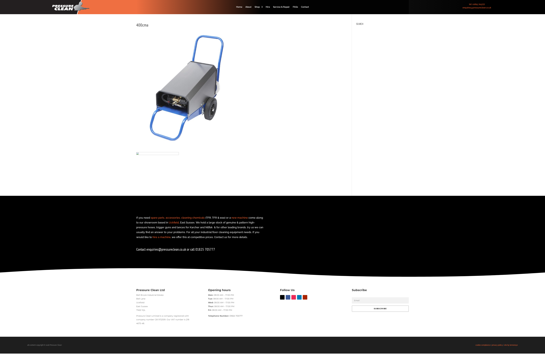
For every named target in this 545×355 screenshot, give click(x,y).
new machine (239, 217)
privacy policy (497, 345)
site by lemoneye (511, 345)
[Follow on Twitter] (282, 297)
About (248, 7)
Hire (268, 7)
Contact (305, 7)
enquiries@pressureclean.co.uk (477, 8)
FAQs (295, 7)
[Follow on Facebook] (288, 297)
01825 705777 (478, 4)
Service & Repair (281, 7)
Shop (257, 7)
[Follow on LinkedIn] (299, 297)
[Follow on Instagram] (293, 297)
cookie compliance (483, 345)
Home (239, 7)
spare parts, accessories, (166, 217)
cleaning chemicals (193, 217)
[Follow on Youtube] (305, 297)
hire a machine (162, 237)
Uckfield (174, 222)
